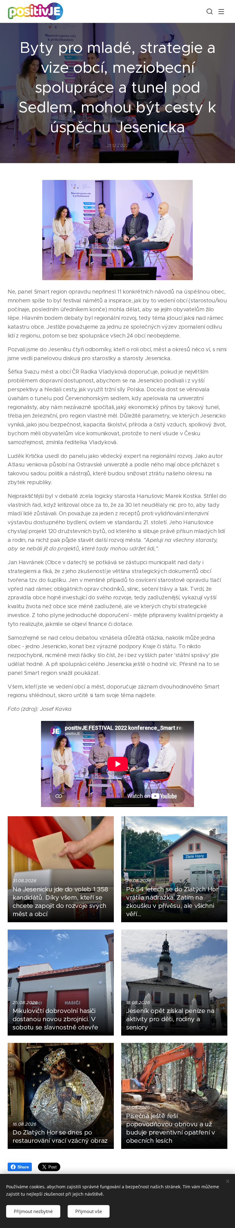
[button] (209, 11)
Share (23, 1166)
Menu (221, 11)
